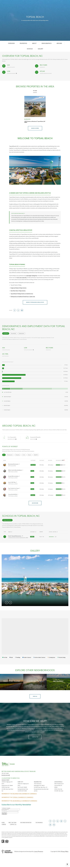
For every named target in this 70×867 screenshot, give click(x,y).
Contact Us (35, 737)
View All (35, 696)
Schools (30, 49)
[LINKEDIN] (57, 821)
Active (24, 454)
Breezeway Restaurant (13, 464)
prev (6, 602)
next (10, 602)
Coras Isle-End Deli (12, 494)
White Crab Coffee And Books (15, 470)
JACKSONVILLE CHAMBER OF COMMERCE (25, 801)
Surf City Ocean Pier (22, 277)
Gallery (40, 49)
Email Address (5, 809)
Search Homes (35, 128)
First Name (4, 810)
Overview (11, 43)
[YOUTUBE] (61, 821)
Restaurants (10, 454)
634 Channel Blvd (12, 465)
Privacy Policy (64, 851)
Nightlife (36, 454)
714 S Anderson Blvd (12, 477)
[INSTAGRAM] (54, 821)
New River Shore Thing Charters (18, 290)
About (34, 43)
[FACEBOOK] (50, 821)
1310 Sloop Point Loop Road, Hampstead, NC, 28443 (18, 537)
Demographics (46, 43)
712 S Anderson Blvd (12, 496)
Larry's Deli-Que (12, 482)
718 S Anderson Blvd (12, 483)
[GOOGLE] (50, 824)
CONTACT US (13, 824)
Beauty (30, 454)
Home (3, 822)
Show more (35, 503)
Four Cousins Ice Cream (13, 488)
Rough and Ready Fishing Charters (18, 287)
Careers (4, 824)
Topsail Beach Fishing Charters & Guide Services (22, 293)
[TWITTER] (65, 821)
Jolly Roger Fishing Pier (31, 275)
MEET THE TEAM (12, 822)
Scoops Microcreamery (13, 476)
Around (59, 43)
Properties (23, 43)
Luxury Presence (38, 851)
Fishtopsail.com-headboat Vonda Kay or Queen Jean (23, 296)
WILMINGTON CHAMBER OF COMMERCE (25, 793)
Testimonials (39, 822)
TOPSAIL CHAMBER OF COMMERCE (23, 797)
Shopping (18, 454)
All (4, 454)
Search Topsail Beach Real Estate (35, 302)
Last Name (4, 812)
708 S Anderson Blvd (12, 471)
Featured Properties (25, 822)
